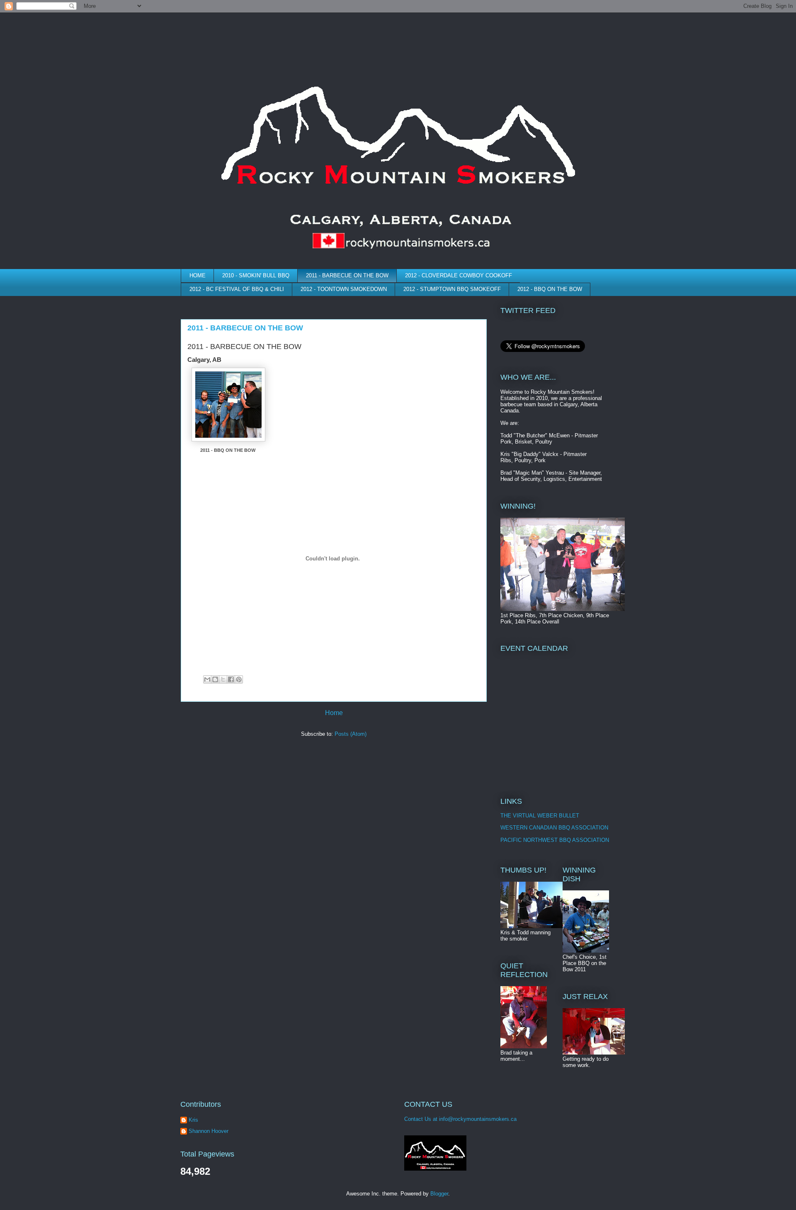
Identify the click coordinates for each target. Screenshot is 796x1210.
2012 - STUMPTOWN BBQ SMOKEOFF (452, 289)
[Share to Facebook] (231, 679)
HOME (197, 275)
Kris (193, 1120)
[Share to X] (223, 679)
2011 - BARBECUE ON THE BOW (347, 275)
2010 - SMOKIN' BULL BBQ (255, 275)
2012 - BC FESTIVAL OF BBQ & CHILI (236, 289)
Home (334, 712)
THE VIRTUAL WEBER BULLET (539, 815)
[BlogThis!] (215, 679)
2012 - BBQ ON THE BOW (549, 289)
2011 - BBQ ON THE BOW (227, 450)
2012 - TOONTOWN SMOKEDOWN (344, 289)
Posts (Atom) (350, 734)
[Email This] (207, 679)
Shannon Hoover (208, 1131)
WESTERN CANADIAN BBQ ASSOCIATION (554, 827)
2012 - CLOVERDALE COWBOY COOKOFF (458, 275)
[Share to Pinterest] (239, 679)
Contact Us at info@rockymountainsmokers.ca (460, 1119)
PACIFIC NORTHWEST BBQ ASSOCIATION (554, 840)
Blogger (439, 1194)
